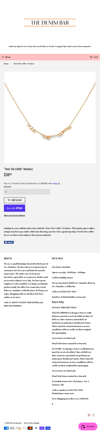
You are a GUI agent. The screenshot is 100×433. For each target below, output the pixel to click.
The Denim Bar (16, 423)
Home (6, 63)
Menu (8, 57)
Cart (95, 57)
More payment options (14, 215)
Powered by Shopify (32, 423)
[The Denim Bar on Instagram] (93, 415)
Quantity (7, 186)
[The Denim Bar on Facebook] (89, 415)
